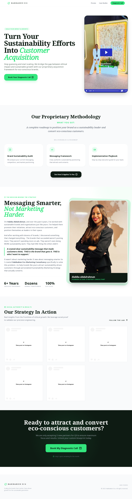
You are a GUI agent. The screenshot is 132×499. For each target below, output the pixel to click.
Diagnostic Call (117, 3)
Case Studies (103, 3)
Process (93, 3)
